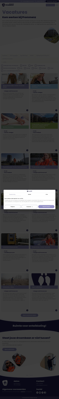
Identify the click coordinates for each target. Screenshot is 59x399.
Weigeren (13, 206)
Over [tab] (47, 194)
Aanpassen (28, 206)
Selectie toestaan (46, 206)
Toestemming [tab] (12, 194)
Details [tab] (29, 194)
